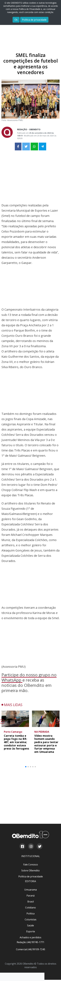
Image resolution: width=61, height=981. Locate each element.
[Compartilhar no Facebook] (18, 146)
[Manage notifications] (54, 974)
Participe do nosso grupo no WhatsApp (29, 677)
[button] (25, 766)
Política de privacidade (34, 19)
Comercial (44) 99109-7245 (30, 949)
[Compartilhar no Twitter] (26, 146)
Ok (16, 19)
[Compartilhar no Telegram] (42, 146)
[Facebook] (22, 846)
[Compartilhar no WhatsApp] (34, 146)
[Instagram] (31, 846)
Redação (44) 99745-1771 (30, 942)
